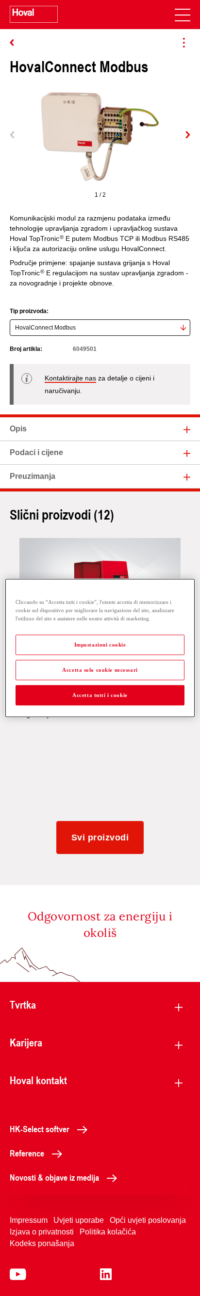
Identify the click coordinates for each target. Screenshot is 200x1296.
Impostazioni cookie (100, 645)
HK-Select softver (39, 1128)
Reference (27, 1153)
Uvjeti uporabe (78, 1220)
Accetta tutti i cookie (100, 695)
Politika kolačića (108, 1232)
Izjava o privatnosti (42, 1232)
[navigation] (182, 14)
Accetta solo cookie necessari (100, 670)
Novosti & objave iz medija (54, 1177)
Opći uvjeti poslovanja (148, 1220)
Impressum (29, 1220)
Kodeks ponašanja (42, 1243)
